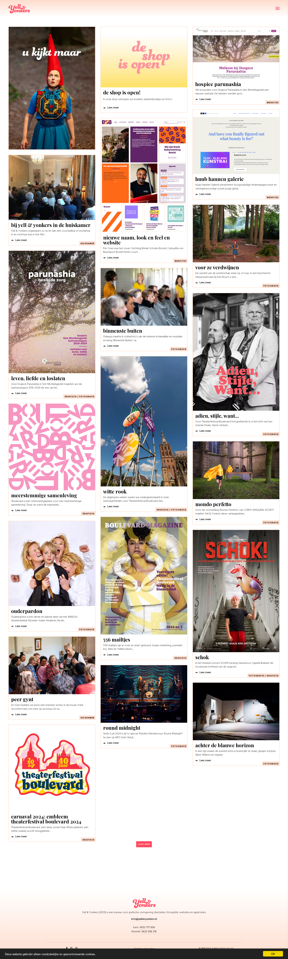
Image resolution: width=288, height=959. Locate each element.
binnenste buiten (122, 330)
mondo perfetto (213, 504)
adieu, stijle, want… (217, 415)
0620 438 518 (149, 931)
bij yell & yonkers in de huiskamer (50, 225)
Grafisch (71, 396)
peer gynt (22, 699)
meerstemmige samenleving (44, 495)
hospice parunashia (218, 84)
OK (273, 954)
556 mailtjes (116, 639)
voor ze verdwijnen (217, 267)
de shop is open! (121, 92)
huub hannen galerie (219, 179)
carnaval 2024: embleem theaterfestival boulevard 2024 (46, 819)
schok (202, 657)
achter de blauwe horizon (224, 745)
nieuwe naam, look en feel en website (136, 240)
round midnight (121, 727)
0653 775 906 (147, 927)
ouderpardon (26, 611)
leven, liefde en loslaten (38, 378)
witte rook (114, 491)
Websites (273, 102)
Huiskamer (87, 243)
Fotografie (271, 286)
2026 (203, 948)
